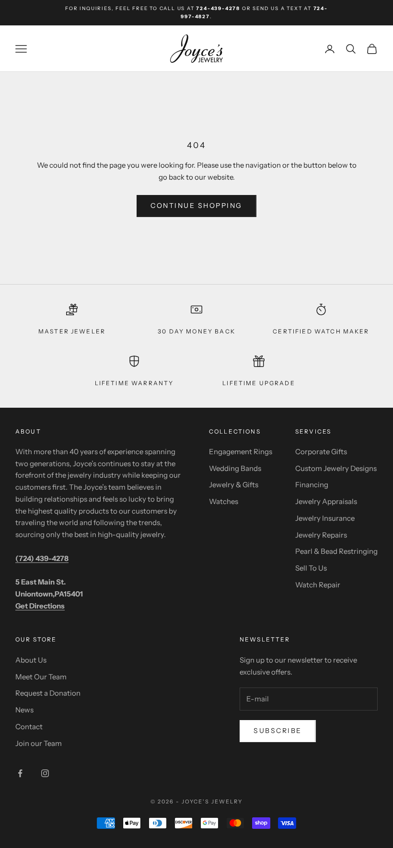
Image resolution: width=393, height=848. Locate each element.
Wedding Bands (235, 468)
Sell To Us (311, 568)
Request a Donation (48, 693)
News (24, 709)
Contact (29, 726)
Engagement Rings (240, 451)
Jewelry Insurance (325, 518)
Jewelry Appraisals (326, 501)
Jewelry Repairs (321, 534)
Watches (223, 501)
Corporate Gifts (321, 451)
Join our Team (38, 743)
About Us (30, 660)
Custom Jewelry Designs (336, 468)
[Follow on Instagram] (45, 773)
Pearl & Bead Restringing (336, 551)
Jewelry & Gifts (233, 484)
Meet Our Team (41, 676)
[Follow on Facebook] (20, 773)
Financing (311, 484)
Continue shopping (196, 205)
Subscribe (278, 730)
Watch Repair (317, 584)
